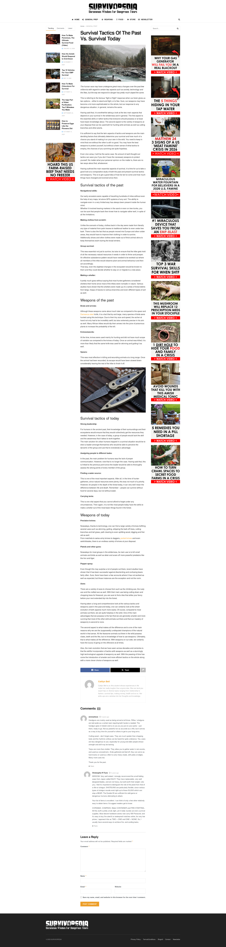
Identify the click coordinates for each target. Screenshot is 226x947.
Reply (92, 766)
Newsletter (146, 19)
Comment (85, 846)
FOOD (120, 19)
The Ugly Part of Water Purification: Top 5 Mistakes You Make (68, 104)
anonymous (93, 717)
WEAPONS (108, 19)
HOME (77, 19)
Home (82, 26)
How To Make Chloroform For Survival (68, 86)
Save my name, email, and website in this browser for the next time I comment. (114, 897)
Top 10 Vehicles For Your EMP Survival (68, 72)
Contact (168, 939)
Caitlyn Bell (104, 681)
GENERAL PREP (91, 19)
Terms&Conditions (149, 939)
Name (83, 876)
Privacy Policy (136, 939)
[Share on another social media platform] (143, 670)
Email (83, 886)
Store (132, 19)
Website (118, 886)
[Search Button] (179, 19)
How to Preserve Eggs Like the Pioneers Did (68, 125)
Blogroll (160, 939)
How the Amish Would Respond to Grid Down (68, 56)
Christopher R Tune (100, 773)
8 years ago (105, 717)
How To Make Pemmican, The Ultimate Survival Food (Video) (68, 40)
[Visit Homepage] (113, 8)
